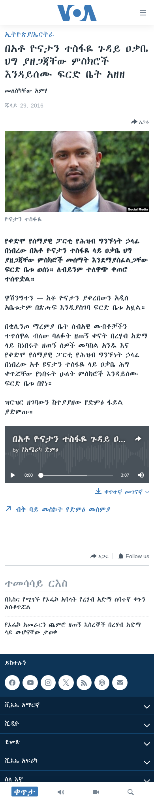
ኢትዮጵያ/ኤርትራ (29, 34)
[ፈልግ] (131, 792)
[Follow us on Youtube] (30, 682)
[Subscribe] (119, 682)
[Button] (140, 121)
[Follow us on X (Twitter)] (65, 682)
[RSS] (84, 682)
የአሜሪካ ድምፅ (39, 449)
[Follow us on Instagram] (48, 682)
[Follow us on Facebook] (12, 682)
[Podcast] (101, 682)
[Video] (96, 792)
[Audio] (61, 792)
